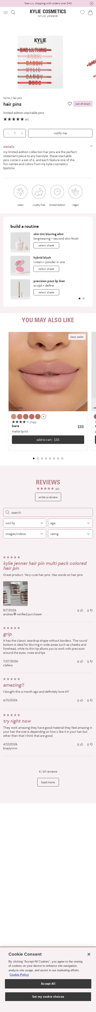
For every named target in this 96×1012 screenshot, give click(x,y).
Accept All (48, 983)
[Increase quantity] (23, 133)
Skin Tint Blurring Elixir (48, 234)
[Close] (89, 954)
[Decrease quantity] (6, 133)
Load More (48, 782)
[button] (6, 12)
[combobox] (24, 523)
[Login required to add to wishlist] (69, 103)
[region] (48, 395)
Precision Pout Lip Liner (49, 281)
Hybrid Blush (42, 257)
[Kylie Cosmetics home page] (48, 13)
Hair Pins (17, 98)
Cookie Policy (19, 974)
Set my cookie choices (48, 996)
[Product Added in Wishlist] (82, 12)
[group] (48, 3)
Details (9, 146)
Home (6, 98)
